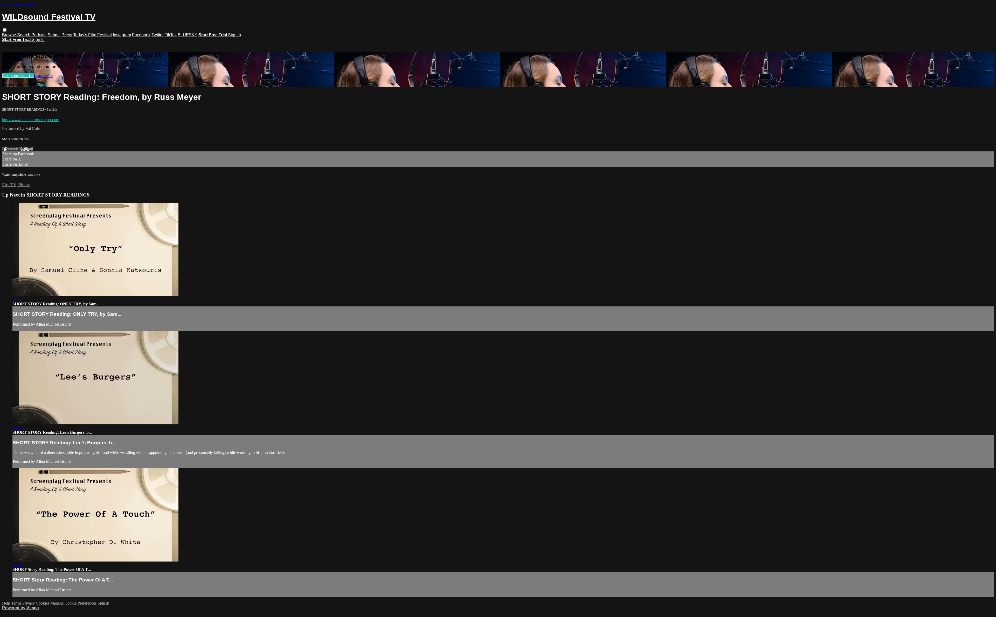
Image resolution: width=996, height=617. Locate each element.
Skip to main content (19, 4)
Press (66, 35)
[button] (4, 30)
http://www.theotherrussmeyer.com (30, 119)
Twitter (157, 35)
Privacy (29, 603)
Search (24, 35)
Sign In (38, 39)
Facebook (141, 35)
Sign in (234, 35)
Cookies (43, 603)
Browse (9, 35)
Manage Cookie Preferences (74, 603)
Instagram (122, 35)
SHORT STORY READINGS (23, 109)
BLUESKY (187, 35)
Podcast (38, 35)
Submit (53, 35)
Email (28, 149)
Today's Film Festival (92, 35)
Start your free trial (18, 75)
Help (6, 603)
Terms (16, 603)
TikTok (171, 35)
